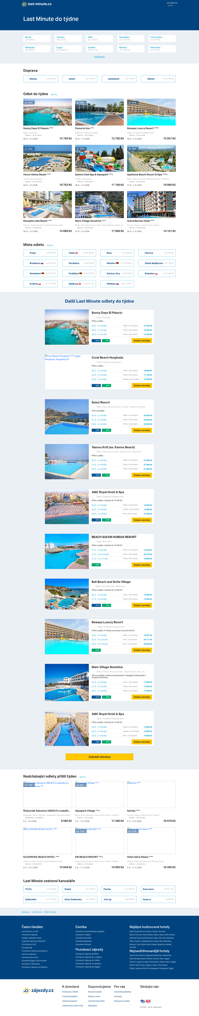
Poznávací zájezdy (29, 934)
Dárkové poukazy (69, 1001)
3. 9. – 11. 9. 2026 (134, 867)
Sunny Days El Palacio (107, 312)
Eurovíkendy (27, 947)
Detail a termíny (142, 340)
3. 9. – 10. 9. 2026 (30, 867)
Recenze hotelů (95, 992)
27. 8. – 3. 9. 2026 (134, 185)
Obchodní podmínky (122, 992)
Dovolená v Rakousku (31, 964)
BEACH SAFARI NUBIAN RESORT (114, 537)
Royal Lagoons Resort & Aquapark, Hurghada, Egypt (152, 968)
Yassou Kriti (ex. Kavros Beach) (113, 447)
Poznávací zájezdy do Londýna (89, 957)
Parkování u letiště (70, 992)
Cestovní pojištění (69, 996)
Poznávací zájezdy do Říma (87, 954)
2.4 (98, 475)
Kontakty (118, 996)
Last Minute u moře (30, 931)
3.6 (98, 385)
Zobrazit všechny (99, 756)
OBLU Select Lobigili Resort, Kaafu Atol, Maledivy (150, 941)
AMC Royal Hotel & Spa (108, 492)
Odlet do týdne (50, 912)
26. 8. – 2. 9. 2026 (30, 185)
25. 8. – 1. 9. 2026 (82, 139)
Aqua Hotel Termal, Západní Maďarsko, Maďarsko (150, 955)
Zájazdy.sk (92, 1005)
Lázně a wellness (29, 954)
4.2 (108, 385)
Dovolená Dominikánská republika (90, 931)
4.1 (98, 697)
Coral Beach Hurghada (107, 357)
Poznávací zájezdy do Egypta (88, 967)
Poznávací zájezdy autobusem (35, 951)
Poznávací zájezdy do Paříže (88, 960)
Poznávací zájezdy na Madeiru (35, 967)
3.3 (98, 341)
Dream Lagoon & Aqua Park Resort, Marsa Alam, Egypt (153, 962)
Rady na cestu (94, 996)
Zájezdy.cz (26, 912)
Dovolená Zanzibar (84, 938)
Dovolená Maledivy (84, 941)
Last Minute (37, 912)
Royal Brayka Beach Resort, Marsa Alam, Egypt (149, 958)
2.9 (98, 430)
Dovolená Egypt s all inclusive (34, 960)
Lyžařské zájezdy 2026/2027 (34, 941)
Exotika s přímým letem (31, 938)
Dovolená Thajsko (83, 934)
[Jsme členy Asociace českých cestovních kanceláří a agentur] (143, 1001)
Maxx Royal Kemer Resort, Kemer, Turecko (147, 931)
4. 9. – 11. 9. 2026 (82, 867)
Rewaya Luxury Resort (107, 622)
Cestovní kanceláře (96, 1001)
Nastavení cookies (122, 1001)
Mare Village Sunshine (107, 667)
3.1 (98, 605)
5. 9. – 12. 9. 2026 (82, 821)
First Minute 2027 (29, 944)
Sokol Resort (101, 402)
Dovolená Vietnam (83, 944)
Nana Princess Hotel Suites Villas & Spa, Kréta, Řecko (152, 934)
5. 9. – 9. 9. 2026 (30, 821)
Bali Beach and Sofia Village (111, 582)
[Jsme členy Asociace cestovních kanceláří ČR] (148, 1001)
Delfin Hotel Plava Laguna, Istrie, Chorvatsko (148, 965)
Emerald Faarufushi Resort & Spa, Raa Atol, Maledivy (152, 938)
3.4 (108, 430)
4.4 (108, 520)
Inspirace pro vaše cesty (72, 1005)
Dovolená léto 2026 (30, 957)
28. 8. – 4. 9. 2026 (30, 139)
